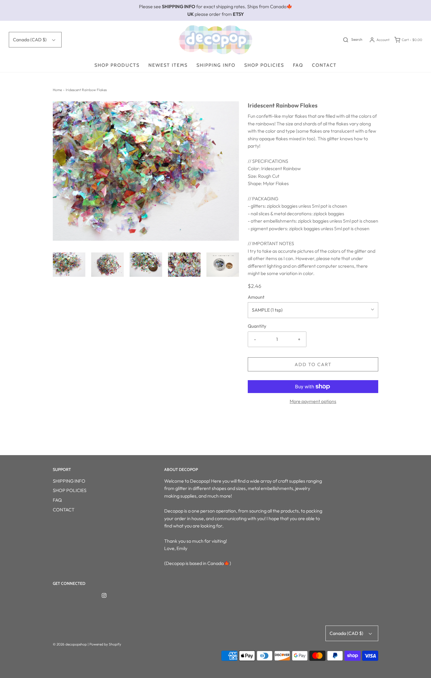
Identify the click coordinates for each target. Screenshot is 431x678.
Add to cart (313, 364)
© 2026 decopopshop (70, 644)
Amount (256, 297)
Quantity (257, 326)
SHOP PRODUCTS (117, 65)
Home (57, 90)
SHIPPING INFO (215, 65)
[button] (69, 264)
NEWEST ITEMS (168, 65)
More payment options (313, 401)
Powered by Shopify (105, 644)
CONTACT (324, 65)
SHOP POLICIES (264, 65)
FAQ (298, 65)
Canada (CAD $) (30, 39)
